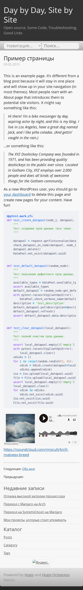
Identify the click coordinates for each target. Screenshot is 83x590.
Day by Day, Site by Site (38, 15)
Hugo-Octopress (56, 574)
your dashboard (17, 194)
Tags (7, 553)
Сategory (10, 545)
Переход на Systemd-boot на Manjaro (33, 512)
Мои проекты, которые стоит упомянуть (35, 520)
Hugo (29, 574)
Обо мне (28, 469)
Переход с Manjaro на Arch (25, 504)
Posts (8, 537)
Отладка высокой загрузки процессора (34, 496)
